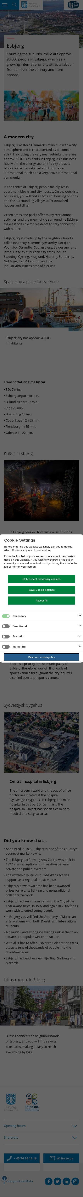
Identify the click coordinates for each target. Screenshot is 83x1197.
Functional (20, 626)
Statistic (18, 636)
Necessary (19, 615)
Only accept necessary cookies (41, 578)
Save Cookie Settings (42, 589)
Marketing (19, 646)
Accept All (41, 600)
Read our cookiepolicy (41, 657)
